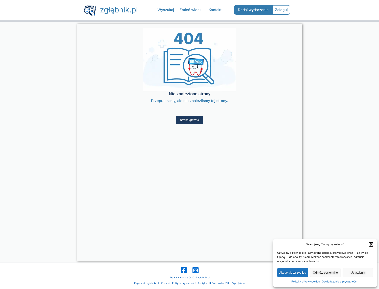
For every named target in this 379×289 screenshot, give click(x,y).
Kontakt (165, 283)
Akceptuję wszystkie (292, 272)
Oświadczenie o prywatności (339, 281)
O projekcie (238, 283)
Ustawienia (358, 272)
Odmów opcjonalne (325, 272)
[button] (371, 244)
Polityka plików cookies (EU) (214, 283)
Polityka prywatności (184, 283)
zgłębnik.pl (119, 9)
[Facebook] (183, 270)
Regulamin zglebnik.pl (146, 283)
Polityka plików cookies (305, 281)
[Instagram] (195, 270)
